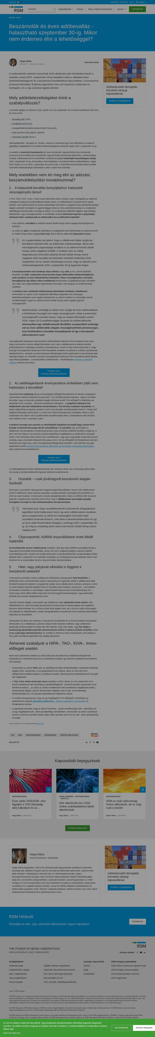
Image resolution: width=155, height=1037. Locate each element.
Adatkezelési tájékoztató (11, 1033)
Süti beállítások (121, 1028)
